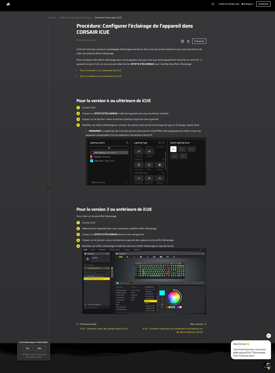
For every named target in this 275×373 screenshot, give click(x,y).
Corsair (52, 17)
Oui (27, 348)
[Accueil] (8, 4)
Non (40, 348)
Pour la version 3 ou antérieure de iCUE (101, 76)
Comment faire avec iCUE (108, 17)
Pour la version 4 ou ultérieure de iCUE (100, 70)
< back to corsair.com (228, 3)
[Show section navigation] (49, 187)
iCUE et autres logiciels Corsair (75, 17)
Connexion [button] (263, 3)
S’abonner (199, 41)
